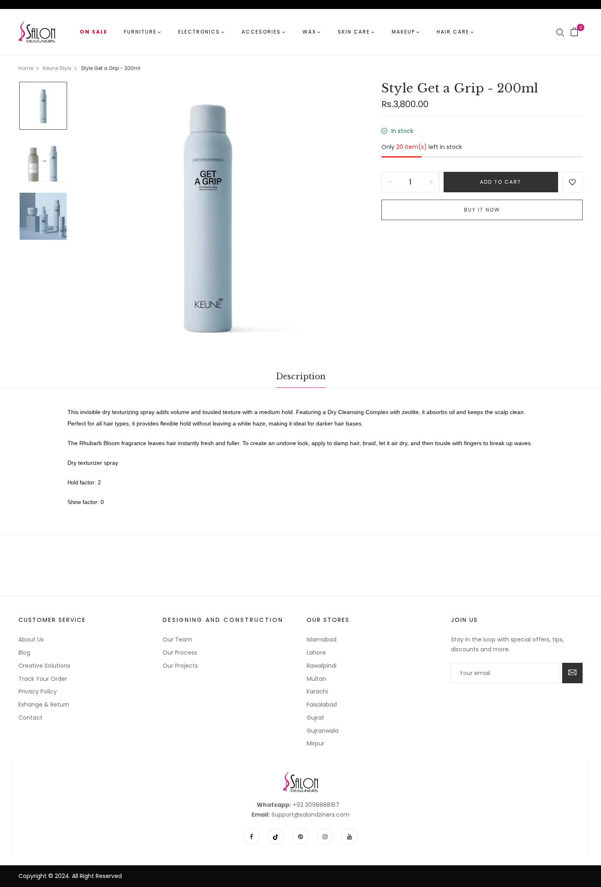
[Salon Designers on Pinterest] (300, 836)
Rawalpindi (321, 666)
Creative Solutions (44, 666)
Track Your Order (42, 679)
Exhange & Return (43, 704)
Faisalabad (322, 704)
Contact (30, 718)
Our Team (177, 639)
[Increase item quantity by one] (431, 182)
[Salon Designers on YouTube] (349, 836)
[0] (574, 33)
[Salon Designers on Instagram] (325, 836)
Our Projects (180, 666)
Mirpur (315, 743)
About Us (31, 639)
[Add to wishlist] (572, 182)
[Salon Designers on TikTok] (276, 836)
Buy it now (482, 209)
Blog (24, 652)
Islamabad (321, 639)
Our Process (180, 652)
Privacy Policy (37, 691)
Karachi (317, 691)
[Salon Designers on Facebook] (251, 836)
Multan (316, 679)
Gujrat (315, 718)
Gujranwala (323, 731)
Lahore (316, 652)
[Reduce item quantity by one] (389, 182)
